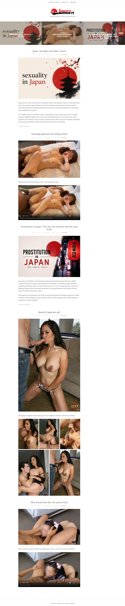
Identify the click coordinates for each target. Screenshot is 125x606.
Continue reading (24, 126)
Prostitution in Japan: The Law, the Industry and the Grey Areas (104, 36)
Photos (63, 315)
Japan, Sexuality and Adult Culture (21, 35)
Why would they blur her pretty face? (49, 502)
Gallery (73, 2)
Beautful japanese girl (49, 312)
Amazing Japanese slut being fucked (62, 35)
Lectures (21, 32)
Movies (62, 32)
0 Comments (46, 54)
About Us (65, 2)
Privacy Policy (54, 2)
